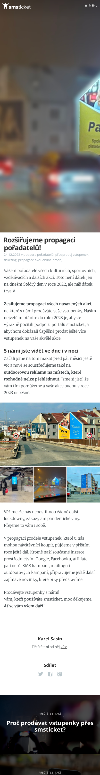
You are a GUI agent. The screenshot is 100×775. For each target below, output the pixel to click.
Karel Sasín (50, 639)
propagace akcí (29, 260)
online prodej (52, 260)
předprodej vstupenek (71, 254)
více (64, 647)
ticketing (10, 260)
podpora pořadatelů (39, 254)
